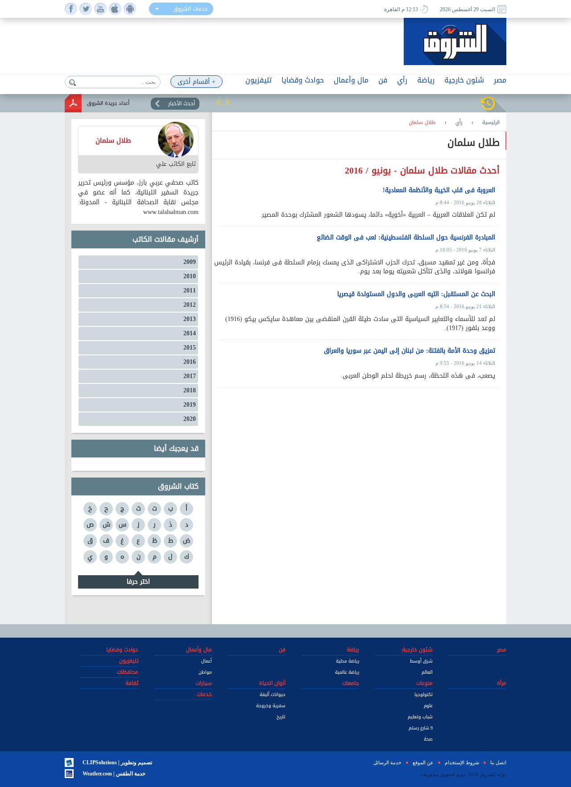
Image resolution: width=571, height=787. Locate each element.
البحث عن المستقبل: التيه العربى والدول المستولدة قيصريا (416, 294)
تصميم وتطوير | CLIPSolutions (117, 762)
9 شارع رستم (421, 728)
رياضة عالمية (347, 672)
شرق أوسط (421, 661)
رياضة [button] (425, 80)
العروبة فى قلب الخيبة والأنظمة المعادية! (439, 190)
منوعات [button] (424, 683)
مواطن (205, 672)
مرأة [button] (501, 683)
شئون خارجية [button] (464, 80)
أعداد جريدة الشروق (108, 103)
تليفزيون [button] (258, 80)
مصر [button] (500, 80)
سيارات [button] (204, 683)
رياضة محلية (347, 661)
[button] (218, 102)
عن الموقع (423, 762)
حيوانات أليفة (273, 694)
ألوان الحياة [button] (272, 683)
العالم (427, 672)
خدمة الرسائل (387, 762)
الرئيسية (491, 122)
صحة (428, 739)
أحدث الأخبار (181, 103)
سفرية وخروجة (271, 705)
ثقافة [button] (131, 683)
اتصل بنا (498, 762)
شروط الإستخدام (462, 762)
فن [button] (382, 80)
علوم (428, 705)
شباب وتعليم (420, 717)
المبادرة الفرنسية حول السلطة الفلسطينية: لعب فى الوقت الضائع (406, 237)
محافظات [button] (127, 672)
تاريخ (281, 717)
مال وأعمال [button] (351, 80)
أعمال (206, 661)
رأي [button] (402, 80)
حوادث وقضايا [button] (302, 80)
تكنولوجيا (423, 694)
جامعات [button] (350, 683)
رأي (459, 122)
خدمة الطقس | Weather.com (114, 774)
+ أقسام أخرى (196, 82)
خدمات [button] (204, 694)
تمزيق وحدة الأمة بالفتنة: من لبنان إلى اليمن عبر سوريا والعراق (409, 350)
